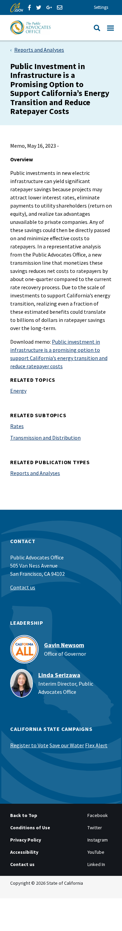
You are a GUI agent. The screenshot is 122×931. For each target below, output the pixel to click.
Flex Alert (96, 745)
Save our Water (66, 745)
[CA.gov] (16, 7)
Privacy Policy (25, 840)
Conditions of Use (30, 827)
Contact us (22, 587)
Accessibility (24, 852)
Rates (17, 426)
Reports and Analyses (39, 49)
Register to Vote (29, 745)
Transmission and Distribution (45, 437)
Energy (18, 390)
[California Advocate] (45, 27)
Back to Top (23, 815)
